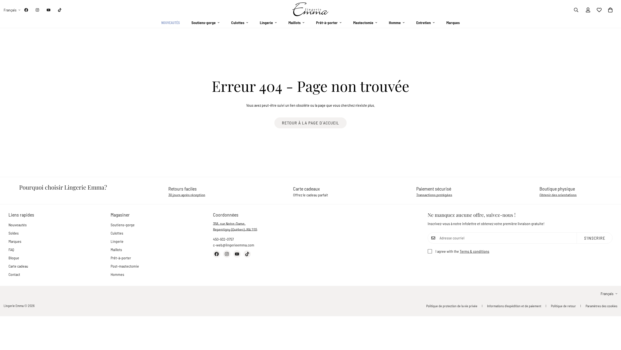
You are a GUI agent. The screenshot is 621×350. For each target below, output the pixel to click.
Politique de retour (563, 306)
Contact (14, 274)
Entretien (423, 22)
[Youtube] (48, 10)
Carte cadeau (18, 266)
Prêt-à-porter (327, 22)
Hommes (117, 274)
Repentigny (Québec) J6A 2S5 (235, 229)
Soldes (13, 233)
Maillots (294, 22)
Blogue (13, 257)
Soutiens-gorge (203, 22)
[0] (610, 10)
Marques (453, 22)
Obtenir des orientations (558, 194)
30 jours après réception (186, 194)
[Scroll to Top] (611, 323)
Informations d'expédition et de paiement (514, 306)
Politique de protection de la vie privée (451, 306)
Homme (395, 22)
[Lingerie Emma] (310, 10)
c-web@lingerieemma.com (233, 245)
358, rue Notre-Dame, (229, 223)
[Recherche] (576, 10)
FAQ (11, 249)
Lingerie (266, 22)
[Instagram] (37, 10)
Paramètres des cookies (601, 306)
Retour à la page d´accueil (310, 122)
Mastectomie (363, 22)
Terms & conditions (474, 251)
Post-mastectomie (125, 266)
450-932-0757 (223, 239)
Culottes (237, 22)
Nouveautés (170, 23)
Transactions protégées (434, 194)
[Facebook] (26, 10)
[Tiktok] (60, 10)
